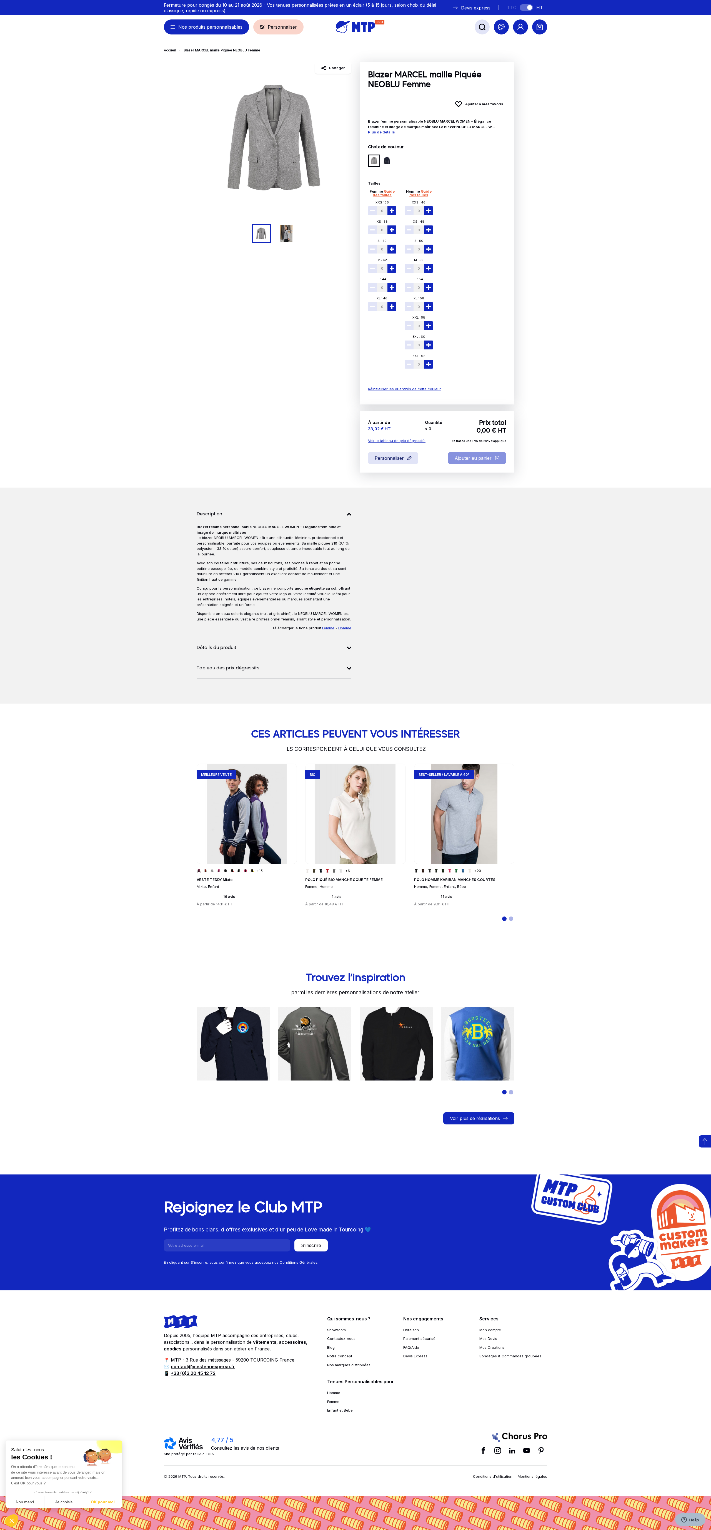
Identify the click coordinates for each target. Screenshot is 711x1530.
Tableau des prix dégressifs (228, 668)
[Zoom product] (274, 139)
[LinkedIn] (512, 1450)
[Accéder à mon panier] (539, 26)
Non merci (25, 1502)
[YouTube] (526, 1450)
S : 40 (382, 241)
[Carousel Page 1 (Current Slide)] (261, 233)
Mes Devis (488, 1338)
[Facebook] (483, 1450)
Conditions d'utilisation (492, 1476)
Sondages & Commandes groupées (510, 1356)
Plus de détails (381, 132)
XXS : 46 (418, 202)
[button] (11, 1520)
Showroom (336, 1330)
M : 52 (418, 260)
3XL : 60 (418, 337)
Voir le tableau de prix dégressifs (396, 440)
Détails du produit (216, 648)
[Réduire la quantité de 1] (372, 210)
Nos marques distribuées (348, 1365)
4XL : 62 (418, 356)
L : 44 (382, 279)
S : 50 (418, 241)
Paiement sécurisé (419, 1338)
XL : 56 (419, 298)
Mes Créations (492, 1347)
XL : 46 (382, 298)
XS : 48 (418, 221)
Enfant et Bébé (340, 1410)
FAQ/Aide (411, 1347)
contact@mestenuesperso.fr (203, 1366)
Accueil (170, 50)
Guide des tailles (384, 193)
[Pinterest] (541, 1450)
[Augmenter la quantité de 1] (391, 210)
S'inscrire (311, 1245)
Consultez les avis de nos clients (245, 1448)
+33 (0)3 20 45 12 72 (193, 1373)
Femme (376, 191)
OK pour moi (103, 1502)
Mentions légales (532, 1476)
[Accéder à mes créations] (501, 26)
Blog (331, 1347)
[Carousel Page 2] (286, 233)
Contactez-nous (341, 1338)
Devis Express (415, 1356)
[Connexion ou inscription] (520, 26)
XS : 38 (382, 221)
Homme (413, 191)
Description (209, 514)
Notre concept (339, 1356)
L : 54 (419, 279)
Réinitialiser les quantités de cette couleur (404, 389)
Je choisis (63, 1502)
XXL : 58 (418, 317)
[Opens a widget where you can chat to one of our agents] (690, 1520)
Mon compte (490, 1330)
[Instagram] (498, 1450)
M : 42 (382, 260)
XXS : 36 (382, 202)
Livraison (411, 1330)
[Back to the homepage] (355, 27)
